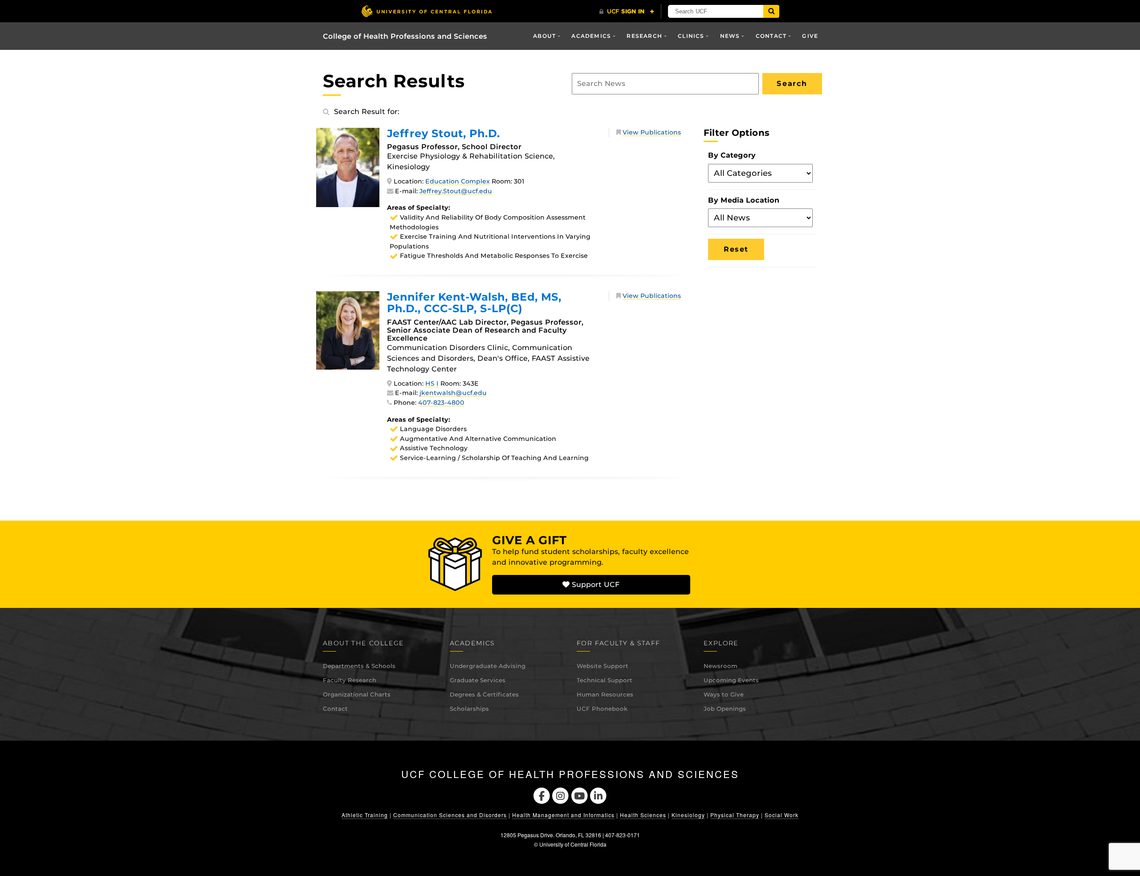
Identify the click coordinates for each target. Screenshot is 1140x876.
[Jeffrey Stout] (347, 167)
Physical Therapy (734, 815)
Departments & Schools (359, 665)
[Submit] (771, 11)
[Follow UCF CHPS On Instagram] (560, 795)
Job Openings (725, 708)
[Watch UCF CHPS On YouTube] (579, 795)
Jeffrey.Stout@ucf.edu (455, 191)
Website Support (602, 665)
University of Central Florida (573, 844)
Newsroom (720, 665)
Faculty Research (349, 680)
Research (644, 36)
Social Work (781, 815)
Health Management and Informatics (563, 815)
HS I (432, 383)
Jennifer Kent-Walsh (474, 302)
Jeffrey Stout (443, 133)
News (730, 36)
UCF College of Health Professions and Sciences (570, 774)
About (544, 36)
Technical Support (604, 680)
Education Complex (457, 181)
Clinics (691, 36)
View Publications (652, 132)
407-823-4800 (441, 403)
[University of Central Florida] (427, 11)
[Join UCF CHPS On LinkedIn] (598, 795)
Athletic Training (365, 815)
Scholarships (469, 708)
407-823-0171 (622, 835)
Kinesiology (688, 815)
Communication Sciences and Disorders (450, 815)
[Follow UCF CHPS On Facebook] (541, 795)
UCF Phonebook (602, 708)
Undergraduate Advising (487, 665)
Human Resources (605, 694)
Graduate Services (477, 680)
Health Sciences (643, 815)
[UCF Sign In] (627, 11)
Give (810, 36)
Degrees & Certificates (484, 694)
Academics (591, 36)
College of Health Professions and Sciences (405, 36)
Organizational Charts (357, 694)
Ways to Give (724, 694)
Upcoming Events (731, 680)
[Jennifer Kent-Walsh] (347, 330)
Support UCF (594, 584)
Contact (335, 708)
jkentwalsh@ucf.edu (453, 393)
